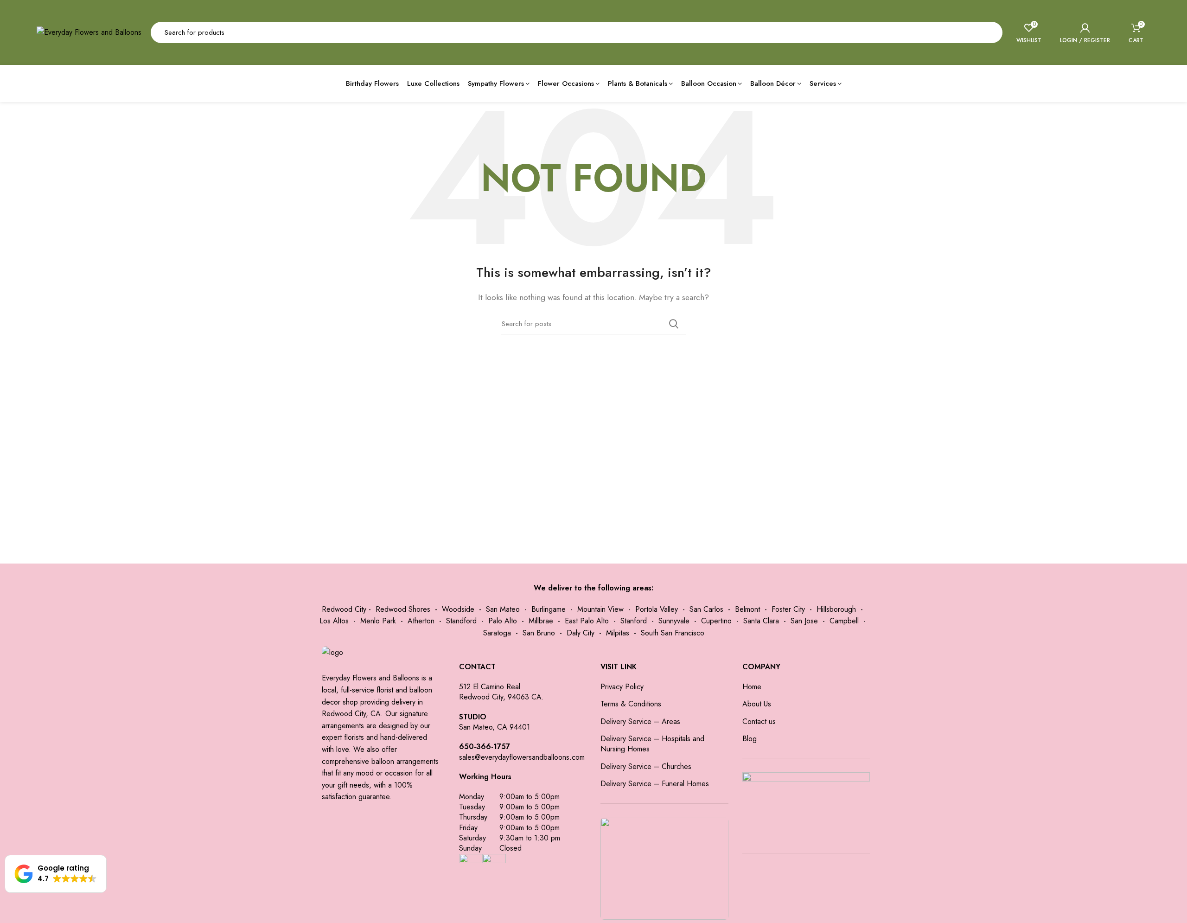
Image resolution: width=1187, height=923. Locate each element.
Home (751, 687)
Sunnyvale (673, 620)
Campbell (844, 620)
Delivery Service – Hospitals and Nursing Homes (652, 744)
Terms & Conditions (630, 704)
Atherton (421, 620)
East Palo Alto (587, 620)
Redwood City (344, 609)
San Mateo (503, 609)
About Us (756, 704)
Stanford (633, 620)
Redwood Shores (403, 609)
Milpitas (617, 633)
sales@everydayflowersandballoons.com (522, 757)
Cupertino (716, 620)
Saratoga (497, 633)
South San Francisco (672, 633)
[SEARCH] (990, 32)
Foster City (788, 609)
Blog (749, 739)
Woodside (458, 609)
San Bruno (539, 633)
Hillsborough (836, 609)
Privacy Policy (622, 687)
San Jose (804, 620)
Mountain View (600, 609)
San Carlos (706, 609)
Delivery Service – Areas (640, 722)
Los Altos (334, 620)
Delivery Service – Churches (645, 767)
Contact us (759, 722)
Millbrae (541, 620)
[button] (56, 874)
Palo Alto (502, 620)
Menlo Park (378, 620)
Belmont (747, 609)
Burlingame (548, 609)
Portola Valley (656, 609)
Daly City (580, 633)
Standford (461, 620)
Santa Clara (761, 620)
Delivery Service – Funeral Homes (654, 784)
